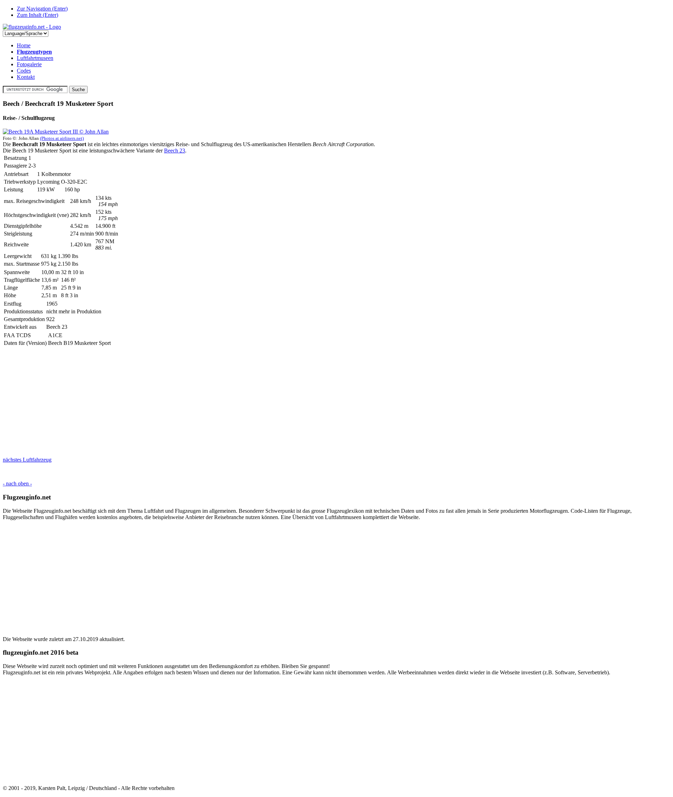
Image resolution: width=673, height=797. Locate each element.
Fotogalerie (29, 64)
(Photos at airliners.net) (62, 138)
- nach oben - (17, 483)
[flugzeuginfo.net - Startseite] (32, 27)
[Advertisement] (213, 402)
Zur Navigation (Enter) (42, 9)
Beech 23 (174, 151)
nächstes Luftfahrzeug (27, 460)
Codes (24, 71)
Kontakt (26, 77)
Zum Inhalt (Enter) (37, 15)
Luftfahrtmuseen (35, 58)
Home (23, 45)
